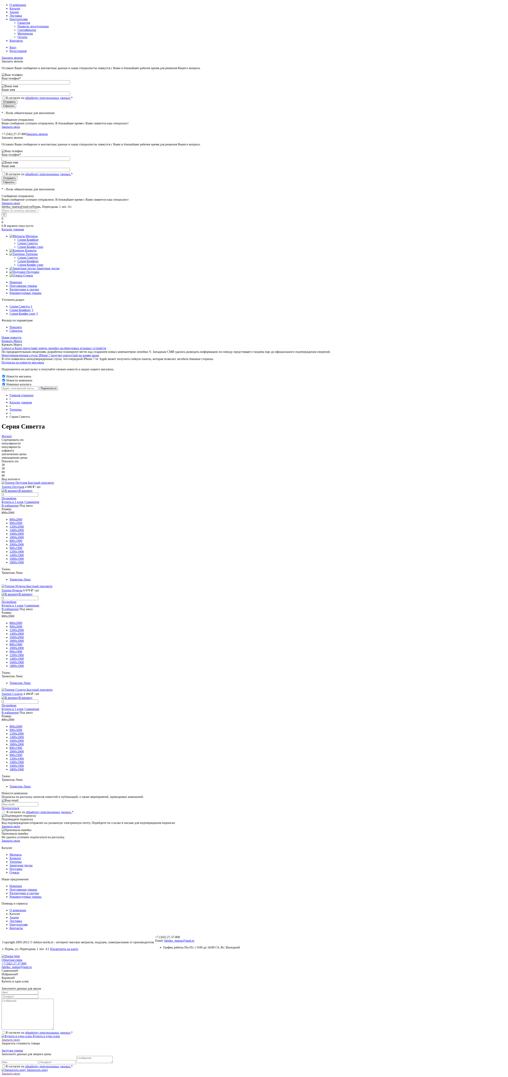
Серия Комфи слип (22, 313)
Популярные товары (23, 285)
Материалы (25, 33)
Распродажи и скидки (24, 289)
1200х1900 (17, 551)
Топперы (16, 861)
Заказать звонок (12, 57)
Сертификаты (26, 30)
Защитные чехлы (21, 865)
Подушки (16, 869)
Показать (16, 327)
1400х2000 (17, 530)
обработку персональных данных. (48, 98)
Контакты (16, 40)
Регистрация (18, 51)
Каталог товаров (13, 229)
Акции (14, 12)
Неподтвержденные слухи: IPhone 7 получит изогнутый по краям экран (50, 355)
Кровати (15, 858)
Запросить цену (37, 1070)
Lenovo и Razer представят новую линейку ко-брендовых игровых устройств (54, 348)
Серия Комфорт (20, 310)
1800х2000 (17, 537)
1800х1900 (17, 562)
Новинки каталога (18, 384)
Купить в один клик (46, 1036)
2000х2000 (17, 544)
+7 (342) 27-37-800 (14, 963)
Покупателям (19, 19)
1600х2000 (17, 533)
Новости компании (19, 380)
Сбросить (16, 330)
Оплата (22, 37)
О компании (18, 5)
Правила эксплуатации (33, 26)
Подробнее (9, 498)
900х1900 (16, 548)
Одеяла (14, 872)
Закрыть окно (11, 127)
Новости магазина (18, 376)
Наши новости (11, 337)
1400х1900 (17, 555)
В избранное (10, 505)
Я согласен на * (39, 812)
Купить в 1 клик (13, 502)
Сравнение (31, 502)
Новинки (16, 282)
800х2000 (16, 519)
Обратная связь (12, 960)
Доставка (16, 15)
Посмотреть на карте (64, 949)
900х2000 (16, 523)
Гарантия (23, 22)
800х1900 (16, 541)
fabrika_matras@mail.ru (179, 940)
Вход (13, 47)
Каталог (15, 8)
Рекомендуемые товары (25, 293)
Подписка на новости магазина (23, 362)
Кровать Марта (12, 341)
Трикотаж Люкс (20, 579)
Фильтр (7, 436)
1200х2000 (17, 526)
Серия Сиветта (20, 306)
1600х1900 (17, 558)
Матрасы (16, 854)
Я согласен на (39, 98)
